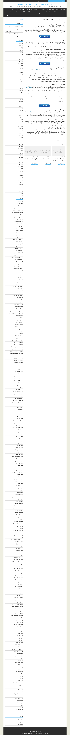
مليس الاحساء (20, 673)
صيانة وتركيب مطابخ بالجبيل (18, 501)
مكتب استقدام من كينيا (19, 671)
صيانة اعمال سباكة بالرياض (18, 494)
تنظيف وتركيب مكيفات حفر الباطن (58, 13)
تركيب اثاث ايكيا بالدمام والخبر (18, 239)
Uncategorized (20, 201)
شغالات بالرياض (48, 11)
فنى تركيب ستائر (20, 626)
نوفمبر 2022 (21, 121)
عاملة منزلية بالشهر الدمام (18, 584)
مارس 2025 (21, 72)
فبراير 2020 (21, 177)
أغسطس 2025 (20, 63)
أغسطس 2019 (20, 180)
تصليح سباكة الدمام (20, 297)
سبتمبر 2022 (21, 124)
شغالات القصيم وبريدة (19, 436)
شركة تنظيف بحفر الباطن (19, 425)
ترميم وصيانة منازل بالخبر (19, 289)
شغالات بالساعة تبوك (19, 447)
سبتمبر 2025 (21, 61)
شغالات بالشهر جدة (20, 477)
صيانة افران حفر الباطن (19, 496)
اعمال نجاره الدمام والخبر (61, 136)
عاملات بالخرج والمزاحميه (19, 542)
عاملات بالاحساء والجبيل (19, 541)
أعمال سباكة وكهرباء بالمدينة (18, 205)
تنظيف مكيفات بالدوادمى (19, 333)
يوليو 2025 (21, 65)
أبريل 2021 (21, 155)
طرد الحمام (21, 537)
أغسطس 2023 (20, 104)
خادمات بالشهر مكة (20, 385)
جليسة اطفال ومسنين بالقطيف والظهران (16, 353)
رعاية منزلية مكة (20, 409)
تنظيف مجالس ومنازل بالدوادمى (18, 326)
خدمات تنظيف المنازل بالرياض (18, 391)
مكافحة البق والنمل (20, 664)
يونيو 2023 (21, 108)
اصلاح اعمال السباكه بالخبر (18, 221)
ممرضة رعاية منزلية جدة (19, 680)
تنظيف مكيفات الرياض (19, 331)
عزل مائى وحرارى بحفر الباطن (18, 593)
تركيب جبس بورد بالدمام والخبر (18, 253)
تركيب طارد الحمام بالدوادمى (18, 273)
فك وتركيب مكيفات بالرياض (18, 624)
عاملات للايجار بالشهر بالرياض (18, 575)
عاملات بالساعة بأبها (20, 546)
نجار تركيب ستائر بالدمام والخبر (18, 692)
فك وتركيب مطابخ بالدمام (19, 620)
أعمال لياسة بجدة (20, 206)
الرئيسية (60, 9)
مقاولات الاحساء (20, 660)
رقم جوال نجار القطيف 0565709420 (44, 151)
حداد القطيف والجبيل (19, 367)
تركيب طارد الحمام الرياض (18, 271)
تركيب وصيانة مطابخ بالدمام (57, 11)
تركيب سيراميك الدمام (13, 11)
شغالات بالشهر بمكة (20, 474)
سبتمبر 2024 (21, 83)
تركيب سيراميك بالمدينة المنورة (18, 268)
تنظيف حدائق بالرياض (19, 322)
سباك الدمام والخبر (20, 414)
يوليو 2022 (21, 128)
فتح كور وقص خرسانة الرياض (18, 600)
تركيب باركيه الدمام (20, 244)
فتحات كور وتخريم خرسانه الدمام (17, 604)
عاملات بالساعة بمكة (19, 550)
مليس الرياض (21, 676)
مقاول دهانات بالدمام (19, 655)
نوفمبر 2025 (21, 57)
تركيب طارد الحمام (20, 270)
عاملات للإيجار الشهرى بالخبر (18, 568)
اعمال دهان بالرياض (14, 9)
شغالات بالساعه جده (19, 454)
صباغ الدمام (21, 490)
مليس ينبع (21, 678)
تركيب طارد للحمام (20, 275)
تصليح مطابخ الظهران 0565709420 (58, 140)
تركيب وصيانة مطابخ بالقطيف (18, 282)
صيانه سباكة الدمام (20, 515)
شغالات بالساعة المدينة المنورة (18, 439)
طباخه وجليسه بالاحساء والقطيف (17, 533)
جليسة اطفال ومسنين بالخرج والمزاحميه (16, 351)
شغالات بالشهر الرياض (19, 459)
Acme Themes (45, 733)
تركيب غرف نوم (20, 277)
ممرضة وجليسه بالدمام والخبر (18, 682)
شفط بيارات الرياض (20, 488)
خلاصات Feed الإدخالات (19, 720)
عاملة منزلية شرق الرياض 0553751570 (16, 28)
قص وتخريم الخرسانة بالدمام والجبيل (17, 627)
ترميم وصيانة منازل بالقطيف (18, 293)
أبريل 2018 (21, 184)
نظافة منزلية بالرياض (19, 700)
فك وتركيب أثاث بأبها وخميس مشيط (17, 615)
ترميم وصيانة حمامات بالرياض (18, 286)
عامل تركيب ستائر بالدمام (52, 136)
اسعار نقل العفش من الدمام (18, 217)
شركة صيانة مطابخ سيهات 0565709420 (31, 140)
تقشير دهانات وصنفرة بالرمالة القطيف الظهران (15, 313)
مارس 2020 (21, 175)
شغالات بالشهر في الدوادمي (18, 481)
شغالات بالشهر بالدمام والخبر (18, 468)
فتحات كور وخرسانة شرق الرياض (17, 611)
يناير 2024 (21, 95)
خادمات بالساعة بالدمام (19, 369)
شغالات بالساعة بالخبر (19, 441)
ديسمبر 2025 (21, 56)
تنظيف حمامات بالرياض (19, 324)
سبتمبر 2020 (21, 164)
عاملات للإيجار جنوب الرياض (18, 570)
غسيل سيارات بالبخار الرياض (39, 11)
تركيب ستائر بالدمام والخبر (18, 259)
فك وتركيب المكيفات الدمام (32, 9)
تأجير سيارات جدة (20, 237)
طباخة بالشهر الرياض (19, 524)
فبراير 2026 (21, 52)
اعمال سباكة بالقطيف (19, 228)
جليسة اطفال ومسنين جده (19, 355)
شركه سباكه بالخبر (20, 432)
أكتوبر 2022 (21, 122)
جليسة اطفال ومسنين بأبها (19, 347)
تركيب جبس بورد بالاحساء (19, 252)
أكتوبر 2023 (21, 101)
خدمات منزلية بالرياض (19, 396)
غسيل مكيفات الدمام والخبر (18, 599)
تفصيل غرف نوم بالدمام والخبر (18, 304)
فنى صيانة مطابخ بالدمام (33, 131)
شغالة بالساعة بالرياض (19, 486)
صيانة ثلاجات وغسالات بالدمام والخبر (17, 497)
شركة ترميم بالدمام (20, 418)
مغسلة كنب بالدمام (20, 653)
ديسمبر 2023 (21, 97)
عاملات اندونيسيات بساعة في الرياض (17, 539)
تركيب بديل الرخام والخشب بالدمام (17, 248)
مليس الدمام (21, 674)
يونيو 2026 (21, 47)
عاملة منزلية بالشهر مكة (19, 588)
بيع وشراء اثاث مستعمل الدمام (18, 233)
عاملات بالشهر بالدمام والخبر (18, 557)
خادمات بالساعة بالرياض (19, 371)
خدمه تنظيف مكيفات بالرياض (18, 398)
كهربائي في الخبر (20, 636)
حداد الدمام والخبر (20, 365)
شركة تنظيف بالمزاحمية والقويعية (17, 423)
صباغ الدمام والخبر (20, 492)
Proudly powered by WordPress (28, 733)
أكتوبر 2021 (21, 144)
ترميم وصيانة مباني (20, 288)
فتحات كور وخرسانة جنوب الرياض (17, 609)
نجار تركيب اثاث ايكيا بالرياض (18, 691)
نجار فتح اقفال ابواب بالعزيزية (36, 136)
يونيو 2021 (21, 151)
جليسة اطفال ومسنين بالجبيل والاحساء (17, 349)
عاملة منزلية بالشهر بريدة (19, 586)
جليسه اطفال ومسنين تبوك (18, 362)
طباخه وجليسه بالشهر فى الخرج (18, 535)
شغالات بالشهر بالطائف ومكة (18, 470)
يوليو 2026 (21, 45)
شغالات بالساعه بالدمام (19, 452)
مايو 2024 (21, 88)
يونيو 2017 (21, 187)
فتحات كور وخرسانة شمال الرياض (17, 613)
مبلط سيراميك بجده (20, 647)
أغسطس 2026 (20, 43)
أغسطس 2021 (20, 148)
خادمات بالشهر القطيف (19, 374)
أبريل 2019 (21, 182)
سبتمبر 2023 (21, 103)
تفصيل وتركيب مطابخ (19, 308)
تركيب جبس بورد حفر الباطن (18, 255)
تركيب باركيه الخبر (20, 243)
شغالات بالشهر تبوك (20, 476)
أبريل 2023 (21, 112)
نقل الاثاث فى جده (20, 703)
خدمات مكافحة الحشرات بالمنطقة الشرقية (16, 394)
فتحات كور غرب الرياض (19, 602)
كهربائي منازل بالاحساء (19, 638)
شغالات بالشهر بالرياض (43, 15)
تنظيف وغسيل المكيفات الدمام (43, 9)
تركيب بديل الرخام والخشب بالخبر (17, 246)
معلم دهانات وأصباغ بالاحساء (18, 651)
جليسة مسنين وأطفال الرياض (18, 358)
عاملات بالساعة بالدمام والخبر (18, 548)
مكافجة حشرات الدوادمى (19, 662)
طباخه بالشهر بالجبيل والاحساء (18, 530)
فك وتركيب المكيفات (19, 618)
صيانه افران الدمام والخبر (19, 514)
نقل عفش (21, 707)
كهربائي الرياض (20, 631)
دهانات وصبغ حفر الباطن (19, 405)
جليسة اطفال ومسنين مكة (19, 356)
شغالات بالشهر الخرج (19, 458)
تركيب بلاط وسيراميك (19, 250)
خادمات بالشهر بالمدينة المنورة (18, 380)
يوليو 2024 (21, 84)
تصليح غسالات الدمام (19, 299)
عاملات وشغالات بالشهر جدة (18, 580)
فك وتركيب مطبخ (20, 622)
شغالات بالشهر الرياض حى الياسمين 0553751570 (14, 31)
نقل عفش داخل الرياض (19, 709)
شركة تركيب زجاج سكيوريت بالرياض (17, 416)
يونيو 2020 (21, 169)
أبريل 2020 (21, 173)
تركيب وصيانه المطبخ (19, 284)
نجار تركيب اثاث (20, 689)
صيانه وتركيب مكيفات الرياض (18, 521)
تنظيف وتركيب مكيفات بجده (18, 338)
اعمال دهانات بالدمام (21, 11)
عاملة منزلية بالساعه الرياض (18, 582)
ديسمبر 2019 (21, 178)
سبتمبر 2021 (21, 146)
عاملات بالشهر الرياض (19, 555)
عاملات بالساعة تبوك (19, 552)
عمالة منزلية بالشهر (20, 595)
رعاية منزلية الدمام (20, 407)
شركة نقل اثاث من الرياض (19, 430)
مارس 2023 (21, 113)
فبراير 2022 (21, 137)
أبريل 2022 (21, 133)
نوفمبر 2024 (21, 79)
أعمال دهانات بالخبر (20, 203)
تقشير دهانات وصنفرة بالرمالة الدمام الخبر (16, 311)
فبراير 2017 (21, 193)
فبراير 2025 (21, 74)
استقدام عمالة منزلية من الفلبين (18, 210)
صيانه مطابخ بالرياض (19, 517)
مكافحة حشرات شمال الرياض (35, 13)
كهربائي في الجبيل (20, 635)
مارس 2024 (21, 92)
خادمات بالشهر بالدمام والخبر (18, 378)
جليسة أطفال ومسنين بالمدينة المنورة (17, 346)
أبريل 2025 (21, 70)
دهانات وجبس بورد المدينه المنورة (17, 400)
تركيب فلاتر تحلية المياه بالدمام (18, 279)
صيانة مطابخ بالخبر (53, 43)
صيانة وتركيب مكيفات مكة (19, 510)
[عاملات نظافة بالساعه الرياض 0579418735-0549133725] (64, 9)
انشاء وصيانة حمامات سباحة (18, 232)
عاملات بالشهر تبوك (20, 562)
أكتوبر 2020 (21, 162)
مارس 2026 (21, 50)
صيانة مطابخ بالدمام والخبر (18, 499)
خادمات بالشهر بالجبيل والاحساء (18, 376)
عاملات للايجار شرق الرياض (18, 577)
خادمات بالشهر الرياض (19, 373)
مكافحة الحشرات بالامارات (18, 665)
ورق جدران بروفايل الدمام (19, 712)
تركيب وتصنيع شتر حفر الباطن (18, 280)
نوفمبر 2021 (21, 142)
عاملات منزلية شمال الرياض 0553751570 (16, 33)
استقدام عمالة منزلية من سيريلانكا (17, 212)
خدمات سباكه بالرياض (19, 392)
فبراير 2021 (21, 157)
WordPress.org (20, 724)
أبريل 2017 (21, 189)
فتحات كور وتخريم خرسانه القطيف (17, 606)
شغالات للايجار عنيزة (19, 485)
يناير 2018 (21, 186)
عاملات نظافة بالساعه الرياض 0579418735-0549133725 (35, 4)
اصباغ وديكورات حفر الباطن (18, 219)
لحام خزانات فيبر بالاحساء (19, 644)
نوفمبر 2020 (21, 160)
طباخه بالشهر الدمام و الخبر (18, 528)
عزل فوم (21, 591)
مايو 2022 (21, 131)
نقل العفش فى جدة (20, 705)
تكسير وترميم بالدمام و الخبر (18, 317)
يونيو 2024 (21, 86)
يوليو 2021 (21, 150)
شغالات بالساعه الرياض (19, 449)
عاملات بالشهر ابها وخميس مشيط (17, 553)
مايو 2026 (21, 48)
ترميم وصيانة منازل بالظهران (18, 291)
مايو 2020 (21, 171)
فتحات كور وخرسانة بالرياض (18, 608)
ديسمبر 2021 (21, 140)
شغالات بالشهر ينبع (20, 483)
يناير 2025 (21, 75)
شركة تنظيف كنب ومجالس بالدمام (17, 427)
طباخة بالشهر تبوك (20, 526)
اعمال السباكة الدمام (22, 9)
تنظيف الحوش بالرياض (19, 320)
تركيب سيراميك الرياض (19, 262)
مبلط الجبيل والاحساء (19, 646)
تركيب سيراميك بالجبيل (19, 264)
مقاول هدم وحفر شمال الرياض (18, 658)
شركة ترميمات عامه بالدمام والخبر (17, 420)
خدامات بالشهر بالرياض (25, 13)
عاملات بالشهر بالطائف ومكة (18, 559)
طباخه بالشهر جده (20, 532)
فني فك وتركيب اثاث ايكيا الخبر (45, 136)
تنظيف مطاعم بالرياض (19, 329)
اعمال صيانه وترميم (17, 13)
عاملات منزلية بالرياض (52, 15)
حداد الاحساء (21, 364)
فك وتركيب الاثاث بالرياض (19, 617)
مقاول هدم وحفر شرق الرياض (18, 656)
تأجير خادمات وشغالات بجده (18, 235)
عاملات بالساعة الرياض (19, 544)
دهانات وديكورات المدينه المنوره (18, 403)
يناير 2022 (21, 139)
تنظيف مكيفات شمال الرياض (18, 336)
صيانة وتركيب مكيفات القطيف (18, 506)
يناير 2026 (21, 54)
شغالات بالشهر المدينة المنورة (18, 461)
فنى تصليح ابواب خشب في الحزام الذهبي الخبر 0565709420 (31, 151)
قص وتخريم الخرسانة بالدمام (46, 13)
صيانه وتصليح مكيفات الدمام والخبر (17, 523)
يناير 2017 (21, 195)
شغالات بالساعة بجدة (19, 445)
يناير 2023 (21, 117)
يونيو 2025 (21, 66)
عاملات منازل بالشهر (60, 15)
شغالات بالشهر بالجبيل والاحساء (18, 467)
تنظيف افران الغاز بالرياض (19, 318)
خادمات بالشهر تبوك (20, 382)
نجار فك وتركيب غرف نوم (19, 698)
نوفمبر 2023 (21, 99)
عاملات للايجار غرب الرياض (18, 579)
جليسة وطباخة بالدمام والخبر (18, 360)
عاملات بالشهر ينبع (20, 566)
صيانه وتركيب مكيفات (19, 519)
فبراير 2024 (21, 93)
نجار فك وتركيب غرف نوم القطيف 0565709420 (58, 151)
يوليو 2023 (21, 106)
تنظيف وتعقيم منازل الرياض (18, 344)
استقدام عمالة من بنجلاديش (18, 208)
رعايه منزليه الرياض (20, 411)
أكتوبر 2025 (21, 59)
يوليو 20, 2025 (62, 156)
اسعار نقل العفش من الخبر (18, 215)
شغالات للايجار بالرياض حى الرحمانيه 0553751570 (14, 29)
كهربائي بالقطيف (20, 633)
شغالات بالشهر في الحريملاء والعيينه (17, 479)
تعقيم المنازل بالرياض (19, 300)
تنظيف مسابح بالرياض (19, 327)
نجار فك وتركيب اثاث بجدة (19, 696)
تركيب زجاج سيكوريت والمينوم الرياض (17, 257)
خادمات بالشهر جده (20, 383)
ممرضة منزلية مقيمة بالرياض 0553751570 (16, 26)
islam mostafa (57, 22)
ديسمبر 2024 (21, 77)
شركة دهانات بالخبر (20, 429)
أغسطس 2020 (20, 166)
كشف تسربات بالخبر (19, 629)
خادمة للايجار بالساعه (19, 387)
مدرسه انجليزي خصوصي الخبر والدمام (17, 649)
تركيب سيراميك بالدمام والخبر (18, 266)
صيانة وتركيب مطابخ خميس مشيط (17, 505)
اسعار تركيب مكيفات (19, 214)
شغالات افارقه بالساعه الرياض (18, 434)
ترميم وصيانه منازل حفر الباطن (18, 295)
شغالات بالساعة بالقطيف (19, 443)
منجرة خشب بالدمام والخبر (18, 683)
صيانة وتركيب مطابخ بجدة (19, 503)
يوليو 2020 (21, 168)
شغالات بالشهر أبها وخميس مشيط (17, 456)
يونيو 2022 (21, 130)
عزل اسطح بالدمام (20, 589)
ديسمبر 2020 (21, 159)
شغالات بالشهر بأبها (20, 465)
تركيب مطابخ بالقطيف (39, 69)
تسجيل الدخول (20, 719)
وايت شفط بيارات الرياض (19, 711)
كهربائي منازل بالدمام (30, 11)
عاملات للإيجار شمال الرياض (18, 571)
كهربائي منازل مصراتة (19, 642)
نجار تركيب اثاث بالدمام (54, 9)
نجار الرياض (21, 687)
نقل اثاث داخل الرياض (19, 702)
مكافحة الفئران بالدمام (19, 669)
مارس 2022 (21, 135)
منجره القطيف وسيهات (19, 685)
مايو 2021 (21, 153)
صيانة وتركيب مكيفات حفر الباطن (17, 508)
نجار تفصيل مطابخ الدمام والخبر (18, 694)
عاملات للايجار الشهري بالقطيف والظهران (16, 573)
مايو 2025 (21, 68)
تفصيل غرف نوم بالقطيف (19, 306)
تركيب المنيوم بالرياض (19, 241)
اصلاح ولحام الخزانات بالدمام (18, 223)
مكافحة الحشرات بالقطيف (18, 667)
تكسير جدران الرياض (19, 315)
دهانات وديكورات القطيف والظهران (17, 402)
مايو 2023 (21, 110)
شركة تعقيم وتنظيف (20, 421)
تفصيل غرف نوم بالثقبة (19, 302)
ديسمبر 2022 (21, 119)
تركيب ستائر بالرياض (19, 261)
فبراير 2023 (21, 115)
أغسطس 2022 (20, 126)
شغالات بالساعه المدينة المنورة (18, 450)
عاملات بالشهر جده (20, 564)
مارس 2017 (21, 191)
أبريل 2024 (21, 90)
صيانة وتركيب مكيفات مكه (19, 512)
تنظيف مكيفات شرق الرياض (18, 335)
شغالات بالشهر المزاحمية (19, 463)
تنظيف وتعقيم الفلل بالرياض (18, 342)
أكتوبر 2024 (21, 81)
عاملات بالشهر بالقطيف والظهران (17, 561)
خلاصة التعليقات (20, 722)
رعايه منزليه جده (20, 412)
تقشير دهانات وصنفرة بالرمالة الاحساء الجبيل (15, 309)
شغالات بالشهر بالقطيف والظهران (17, 472)
